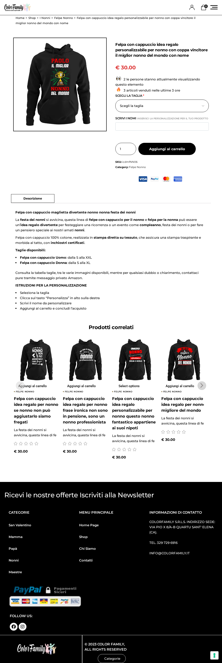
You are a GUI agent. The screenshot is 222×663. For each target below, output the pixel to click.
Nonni (14, 560)
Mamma (16, 537)
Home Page (89, 525)
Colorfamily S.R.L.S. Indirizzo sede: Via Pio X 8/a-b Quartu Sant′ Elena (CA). (182, 527)
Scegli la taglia (129, 96)
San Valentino (20, 525)
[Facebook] (14, 627)
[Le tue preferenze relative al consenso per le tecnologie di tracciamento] (214, 655)
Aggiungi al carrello (167, 149)
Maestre (15, 572)
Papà (13, 548)
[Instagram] (22, 627)
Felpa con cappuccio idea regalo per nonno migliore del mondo (183, 404)
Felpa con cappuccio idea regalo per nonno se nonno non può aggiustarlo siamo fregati (36, 410)
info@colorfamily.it (169, 553)
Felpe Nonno (137, 167)
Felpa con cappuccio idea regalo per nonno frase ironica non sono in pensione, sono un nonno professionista (85, 410)
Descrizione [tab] (32, 198)
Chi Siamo (87, 548)
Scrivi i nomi (161, 118)
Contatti (86, 560)
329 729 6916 (167, 543)
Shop (83, 537)
